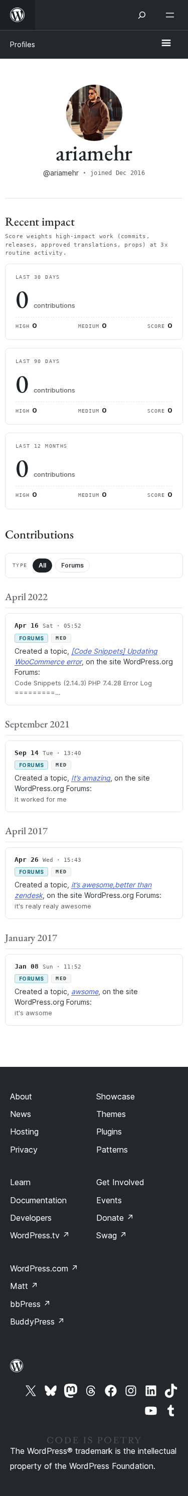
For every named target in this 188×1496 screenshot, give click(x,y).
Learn (20, 1182)
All (42, 565)
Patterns (112, 1150)
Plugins (109, 1132)
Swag (111, 1235)
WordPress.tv (40, 1235)
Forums (72, 565)
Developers (31, 1218)
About (21, 1096)
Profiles (22, 44)
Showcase (115, 1096)
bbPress (30, 1304)
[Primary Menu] (166, 44)
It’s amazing (90, 778)
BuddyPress (37, 1322)
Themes (111, 1114)
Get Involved (120, 1182)
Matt (24, 1286)
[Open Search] (142, 15)
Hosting (24, 1132)
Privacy (24, 1150)
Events (109, 1200)
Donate (115, 1218)
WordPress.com (44, 1268)
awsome (84, 991)
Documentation (38, 1200)
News (20, 1114)
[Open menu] (172, 15)
